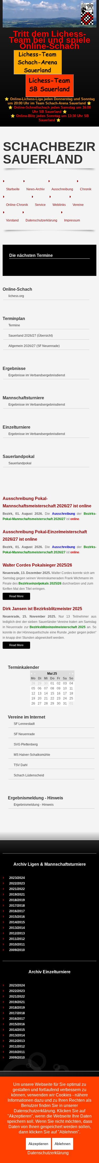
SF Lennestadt (24, 724)
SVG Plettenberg (26, 744)
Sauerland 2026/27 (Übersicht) (30, 335)
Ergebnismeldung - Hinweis (34, 805)
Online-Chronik (17, 205)
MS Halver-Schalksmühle (32, 755)
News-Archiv (35, 189)
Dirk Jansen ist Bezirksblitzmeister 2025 (42, 608)
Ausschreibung (62, 189)
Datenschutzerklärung (41, 220)
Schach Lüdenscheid (29, 775)
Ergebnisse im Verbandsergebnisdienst (36, 375)
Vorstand (12, 220)
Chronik (85, 189)
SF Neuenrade (24, 734)
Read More (16, 596)
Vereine (78, 205)
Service (40, 205)
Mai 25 (52, 673)
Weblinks (59, 205)
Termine (14, 325)
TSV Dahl (20, 765)
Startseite (13, 189)
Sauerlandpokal (19, 463)
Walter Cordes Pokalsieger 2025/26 (37, 565)
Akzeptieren (38, 1144)
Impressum (72, 220)
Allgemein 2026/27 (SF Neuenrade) (34, 346)
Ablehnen (62, 1144)
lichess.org (16, 296)
